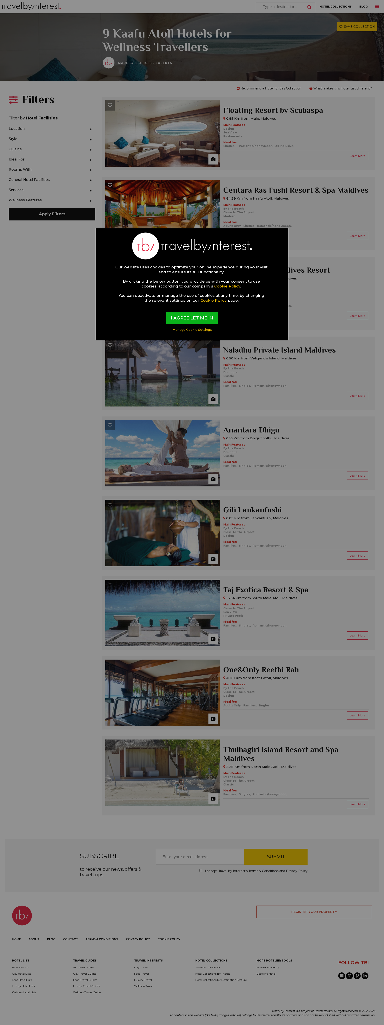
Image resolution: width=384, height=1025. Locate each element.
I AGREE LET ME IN (192, 318)
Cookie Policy (227, 286)
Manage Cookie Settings (192, 330)
